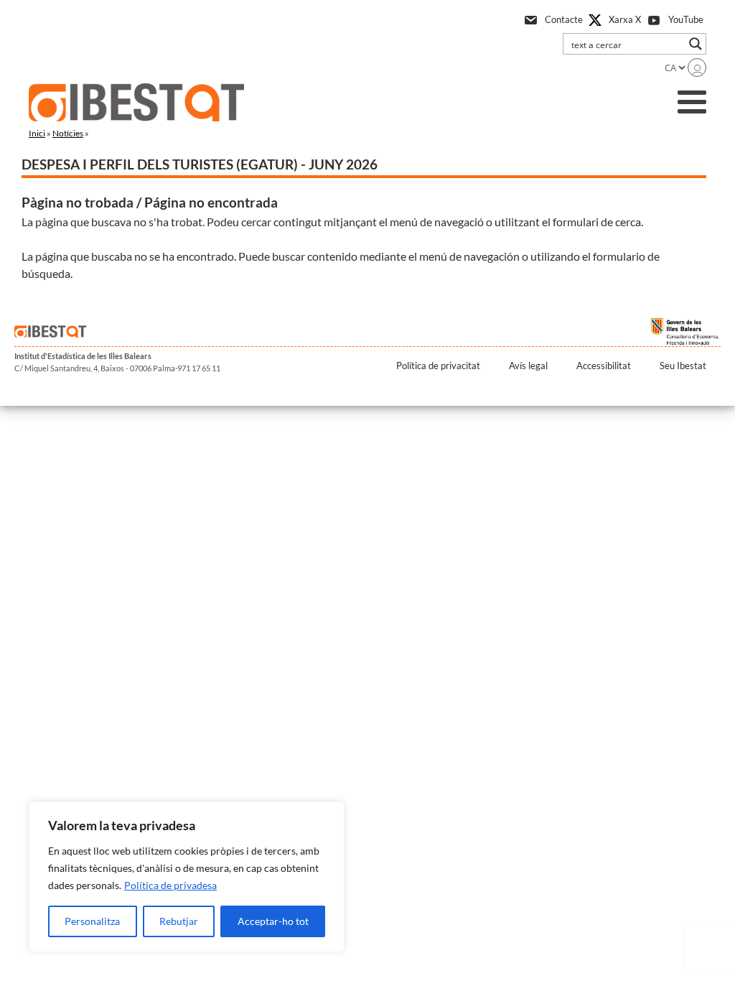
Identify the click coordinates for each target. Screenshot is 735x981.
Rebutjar (178, 921)
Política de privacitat (438, 365)
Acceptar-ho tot (273, 921)
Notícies (67, 133)
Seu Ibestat (683, 365)
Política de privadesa (170, 885)
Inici (37, 133)
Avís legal (528, 365)
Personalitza (92, 921)
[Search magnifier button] (695, 44)
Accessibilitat (603, 365)
